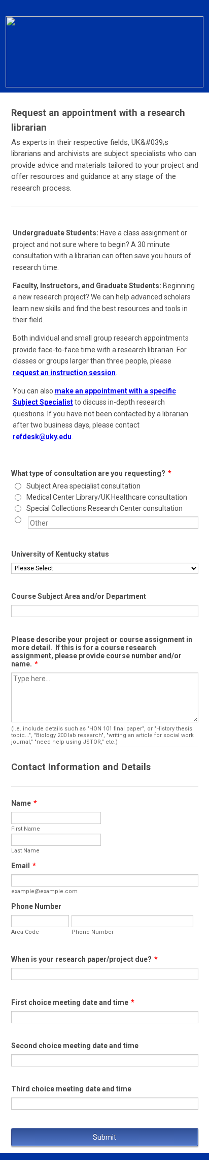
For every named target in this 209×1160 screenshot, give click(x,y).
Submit (104, 1137)
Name (24, 803)
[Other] (27, 519)
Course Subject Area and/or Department (78, 596)
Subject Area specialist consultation (83, 486)
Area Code (25, 932)
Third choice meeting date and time (71, 1089)
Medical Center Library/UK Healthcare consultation (106, 497)
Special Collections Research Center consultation (104, 508)
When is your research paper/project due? (84, 959)
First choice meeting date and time (72, 1002)
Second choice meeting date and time (74, 1046)
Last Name (25, 850)
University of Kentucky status (60, 554)
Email (23, 866)
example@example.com (44, 891)
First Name (25, 829)
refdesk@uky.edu (42, 437)
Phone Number (36, 906)
